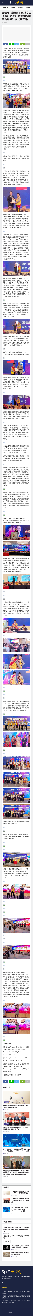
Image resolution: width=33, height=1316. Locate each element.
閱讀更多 (7, 1241)
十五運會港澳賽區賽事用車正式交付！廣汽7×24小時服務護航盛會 (20, 1192)
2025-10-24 (6, 1109)
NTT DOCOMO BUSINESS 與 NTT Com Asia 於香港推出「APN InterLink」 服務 (19, 1209)
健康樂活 (20, 7)
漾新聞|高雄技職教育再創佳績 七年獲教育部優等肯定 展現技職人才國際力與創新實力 (16, 1229)
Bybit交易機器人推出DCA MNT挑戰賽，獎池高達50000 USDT (20, 1246)
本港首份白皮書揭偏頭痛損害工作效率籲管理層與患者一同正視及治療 (20, 1200)
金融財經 (5, 7)
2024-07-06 (4, 23)
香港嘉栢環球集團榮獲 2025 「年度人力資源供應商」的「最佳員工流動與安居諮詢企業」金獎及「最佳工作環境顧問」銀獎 (16, 1172)
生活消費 (12, 7)
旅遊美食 (28, 7)
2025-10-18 (14, 1256)
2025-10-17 (14, 1249)
